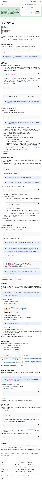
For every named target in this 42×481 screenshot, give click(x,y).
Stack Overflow (31, 469)
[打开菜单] (2, 1)
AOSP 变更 (12, 13)
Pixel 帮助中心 (30, 462)
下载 (2, 464)
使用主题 (34, 251)
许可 (14, 475)
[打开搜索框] (27, 1)
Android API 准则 (17, 147)
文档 (2, 4)
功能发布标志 (16, 137)
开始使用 (8, 18)
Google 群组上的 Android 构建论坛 (21, 469)
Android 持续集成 (16, 449)
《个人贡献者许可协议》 (28, 49)
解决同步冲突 (21, 127)
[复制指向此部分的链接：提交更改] (8, 443)
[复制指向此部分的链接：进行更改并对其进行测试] (17, 108)
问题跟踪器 (30, 471)
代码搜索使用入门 (35, 130)
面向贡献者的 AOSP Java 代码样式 (21, 141)
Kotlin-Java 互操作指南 (12, 145)
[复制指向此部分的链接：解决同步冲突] (10, 405)
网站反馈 (22, 475)
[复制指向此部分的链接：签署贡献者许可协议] (14, 44)
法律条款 (11, 475)
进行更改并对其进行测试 (11, 386)
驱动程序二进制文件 (4, 469)
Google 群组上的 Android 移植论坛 (21, 471)
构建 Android (6, 151)
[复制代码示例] (40, 73)
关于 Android (3, 475)
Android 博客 (17, 464)
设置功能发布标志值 (14, 295)
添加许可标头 (11, 139)
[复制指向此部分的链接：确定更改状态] (10, 341)
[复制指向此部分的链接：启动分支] (8, 63)
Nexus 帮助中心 (31, 464)
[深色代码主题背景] (38, 73)
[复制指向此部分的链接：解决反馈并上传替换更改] (17, 370)
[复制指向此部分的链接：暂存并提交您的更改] (14, 157)
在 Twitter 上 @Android (19, 460)
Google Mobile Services (32, 467)
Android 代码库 (4, 460)
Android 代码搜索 (24, 129)
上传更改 (5, 398)
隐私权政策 (18, 475)
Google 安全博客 (18, 466)
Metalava (22, 149)
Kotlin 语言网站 (36, 145)
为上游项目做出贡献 (11, 57)
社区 (8, 475)
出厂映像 (2, 467)
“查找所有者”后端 (25, 323)
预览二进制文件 (4, 466)
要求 (2, 462)
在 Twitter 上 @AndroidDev (19, 462)
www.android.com (31, 466)
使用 (30, 430)
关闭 (32, 12)
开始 (37, 12)
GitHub (2, 471)
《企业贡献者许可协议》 (27, 51)
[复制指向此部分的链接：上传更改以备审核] (13, 225)
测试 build (5, 153)
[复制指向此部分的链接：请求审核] (8, 284)
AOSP (2, 18)
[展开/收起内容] (6, 26)
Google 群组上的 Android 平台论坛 (21, 467)
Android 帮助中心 (31, 460)
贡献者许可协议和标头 (24, 46)
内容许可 (12, 453)
